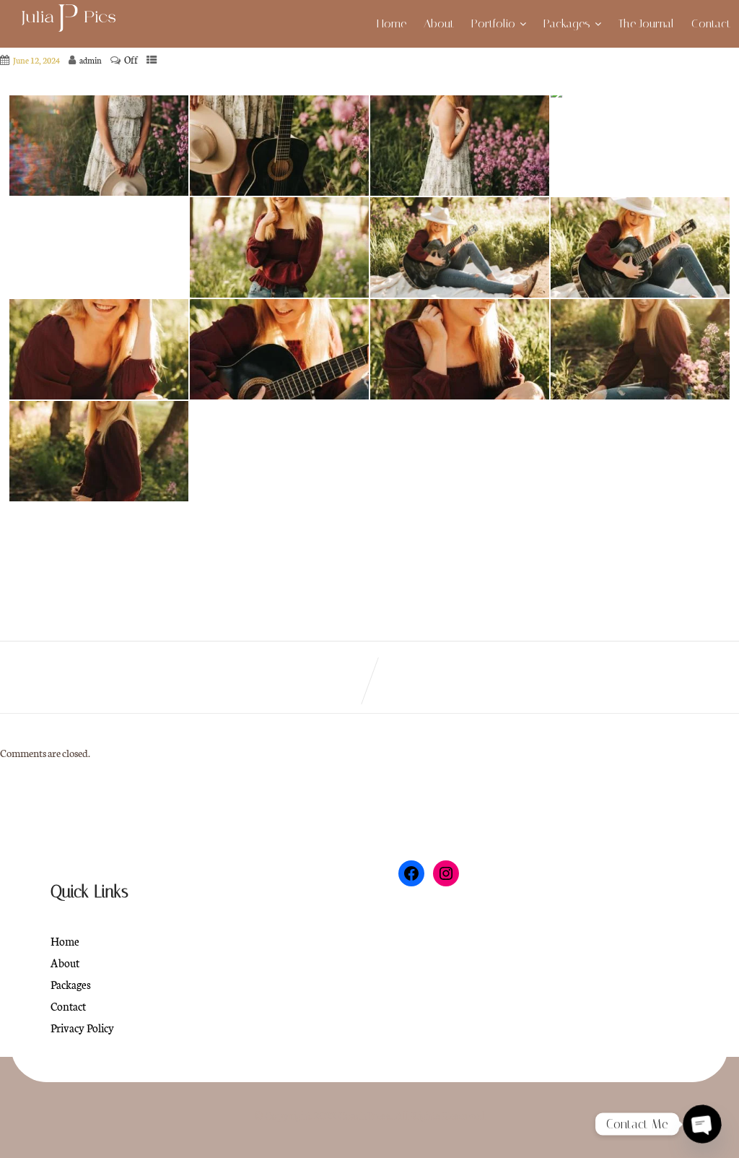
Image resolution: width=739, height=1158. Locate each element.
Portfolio (493, 23)
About (439, 23)
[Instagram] (446, 873)
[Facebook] (411, 873)
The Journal (646, 23)
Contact (710, 23)
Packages (566, 23)
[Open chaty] (702, 1124)
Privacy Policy (82, 1027)
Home (391, 23)
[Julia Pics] (70, 19)
